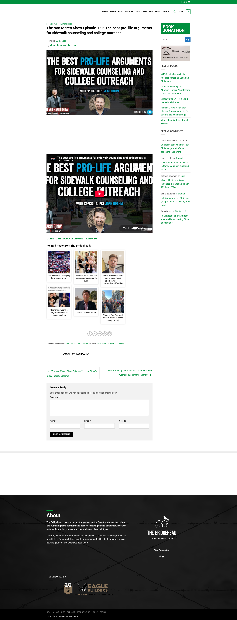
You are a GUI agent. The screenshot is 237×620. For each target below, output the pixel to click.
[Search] (174, 12)
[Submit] (188, 39)
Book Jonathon (144, 11)
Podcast (130, 11)
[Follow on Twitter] (186, 2)
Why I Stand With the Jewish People (174, 122)
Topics (165, 11)
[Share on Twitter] (94, 333)
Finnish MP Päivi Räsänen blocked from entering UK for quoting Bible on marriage (175, 111)
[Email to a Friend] (99, 333)
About (113, 11)
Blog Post (50, 24)
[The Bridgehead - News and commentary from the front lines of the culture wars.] (65, 11)
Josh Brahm (102, 343)
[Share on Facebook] (89, 333)
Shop (157, 11)
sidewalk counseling (116, 343)
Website (122, 421)
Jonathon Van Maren (63, 45)
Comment (55, 397)
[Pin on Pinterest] (104, 333)
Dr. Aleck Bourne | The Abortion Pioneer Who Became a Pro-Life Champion (175, 90)
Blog (120, 11)
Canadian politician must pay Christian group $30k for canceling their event (175, 148)
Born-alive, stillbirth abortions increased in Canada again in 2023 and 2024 (175, 164)
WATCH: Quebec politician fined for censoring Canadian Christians (175, 78)
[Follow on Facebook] (181, 2)
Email (87, 421)
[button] (185, 12)
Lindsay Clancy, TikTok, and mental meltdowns (174, 101)
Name (53, 421)
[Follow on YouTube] (189, 2)
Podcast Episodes (64, 24)
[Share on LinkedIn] (109, 333)
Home (105, 11)
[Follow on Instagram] (184, 2)
